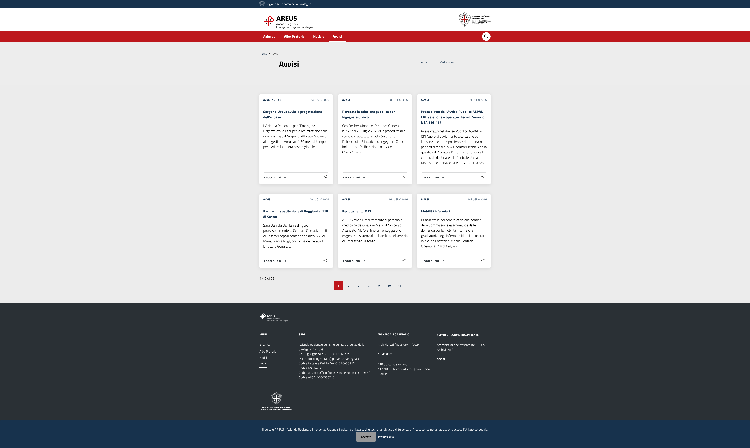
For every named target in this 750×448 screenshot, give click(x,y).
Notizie (318, 36)
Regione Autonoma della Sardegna (288, 4)
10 (389, 286)
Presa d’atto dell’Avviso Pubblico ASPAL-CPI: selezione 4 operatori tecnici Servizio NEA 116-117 (452, 117)
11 (399, 286)
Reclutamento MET (356, 211)
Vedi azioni (446, 62)
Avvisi (337, 36)
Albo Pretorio (294, 36)
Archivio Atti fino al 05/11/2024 (399, 344)
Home (263, 53)
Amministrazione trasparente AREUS (461, 345)
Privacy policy (386, 437)
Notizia (276, 100)
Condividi (425, 62)
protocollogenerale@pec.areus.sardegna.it (332, 358)
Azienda (269, 36)
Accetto (366, 437)
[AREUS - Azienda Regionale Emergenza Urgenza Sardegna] (262, 4)
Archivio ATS (445, 349)
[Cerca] (486, 36)
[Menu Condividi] (325, 177)
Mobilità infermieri (435, 211)
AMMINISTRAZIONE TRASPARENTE (458, 335)
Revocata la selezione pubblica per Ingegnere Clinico (368, 114)
